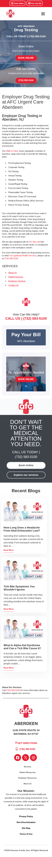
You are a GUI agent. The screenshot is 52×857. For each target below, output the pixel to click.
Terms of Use (26, 834)
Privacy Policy (26, 816)
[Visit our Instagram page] (33, 757)
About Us (12, 272)
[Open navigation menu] (43, 14)
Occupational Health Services (23, 255)
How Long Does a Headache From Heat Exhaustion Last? (22, 529)
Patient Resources (27, 772)
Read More (9, 550)
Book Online (19, 3)
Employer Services (17, 281)
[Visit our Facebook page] (17, 757)
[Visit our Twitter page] (25, 757)
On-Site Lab (34, 242)
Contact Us (13, 285)
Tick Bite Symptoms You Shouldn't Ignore (19, 588)
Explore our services (26, 475)
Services (27, 766)
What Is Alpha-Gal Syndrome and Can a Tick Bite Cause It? (22, 647)
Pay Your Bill (36, 3)
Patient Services (15, 277)
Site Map (26, 828)
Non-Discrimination (26, 822)
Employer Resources (27, 778)
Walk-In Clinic (12, 151)
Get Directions (27, 743)
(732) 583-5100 (37, 36)
